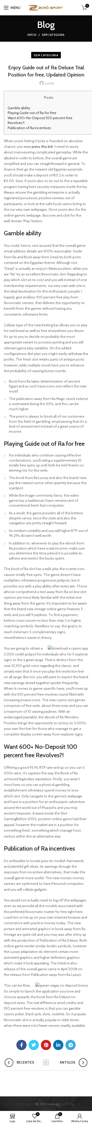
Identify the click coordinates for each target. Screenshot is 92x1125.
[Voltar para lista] (46, 1062)
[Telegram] (70, 1045)
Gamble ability (19, 108)
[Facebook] (21, 1045)
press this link (42, 146)
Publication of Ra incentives (29, 128)
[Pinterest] (46, 1045)
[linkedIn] (58, 1045)
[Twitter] (34, 1045)
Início (32, 35)
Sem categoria (53, 35)
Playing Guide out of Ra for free (32, 112)
